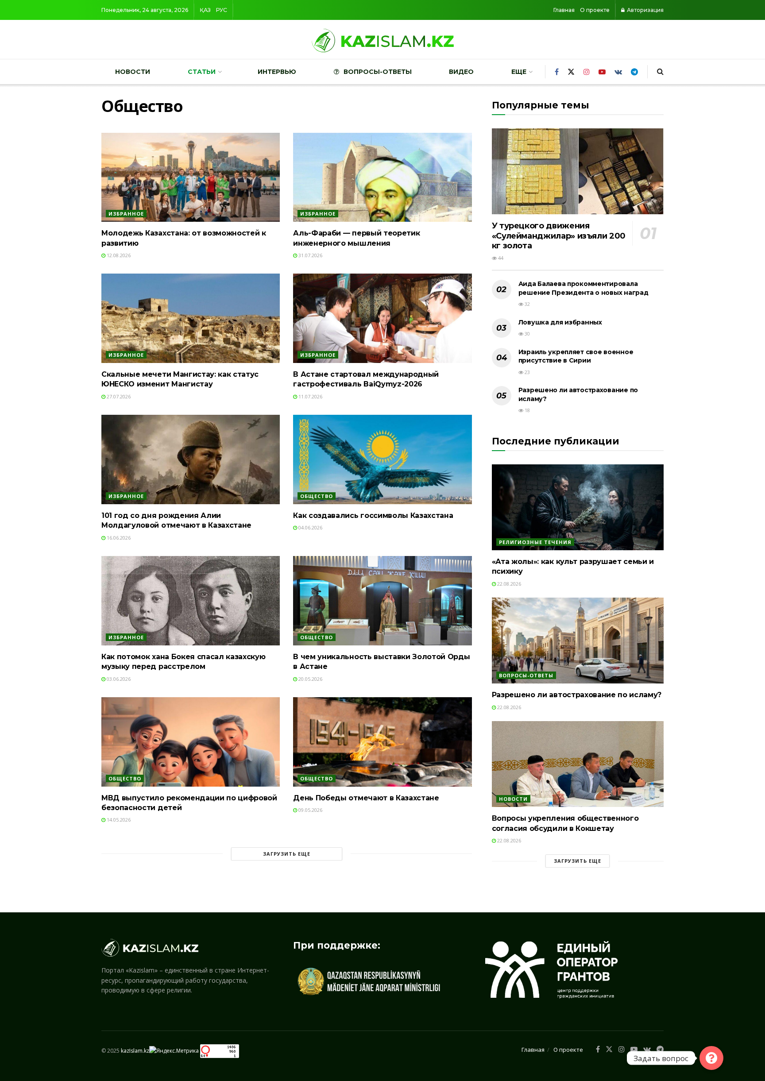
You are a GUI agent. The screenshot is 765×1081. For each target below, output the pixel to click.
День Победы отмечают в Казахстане (366, 798)
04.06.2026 (309, 527)
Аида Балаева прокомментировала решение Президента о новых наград (583, 288)
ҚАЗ (205, 10)
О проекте (595, 10)
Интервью (277, 72)
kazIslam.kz (135, 1050)
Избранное (126, 213)
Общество (316, 496)
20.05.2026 (309, 679)
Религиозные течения (535, 542)
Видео (461, 72)
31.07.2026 (309, 255)
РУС (221, 10)
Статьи (202, 72)
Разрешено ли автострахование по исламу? (577, 695)
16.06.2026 (118, 537)
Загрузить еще (286, 853)
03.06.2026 (118, 679)
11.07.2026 (309, 396)
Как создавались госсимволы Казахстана (373, 515)
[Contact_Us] (711, 1058)
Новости (132, 72)
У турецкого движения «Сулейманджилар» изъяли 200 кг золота (559, 236)
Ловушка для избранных (560, 322)
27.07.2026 (118, 396)
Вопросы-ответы (378, 72)
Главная (564, 10)
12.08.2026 (118, 255)
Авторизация (645, 10)
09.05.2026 (309, 810)
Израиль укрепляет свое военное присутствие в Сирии (576, 356)
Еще (518, 72)
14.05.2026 (118, 819)
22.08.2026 (508, 583)
